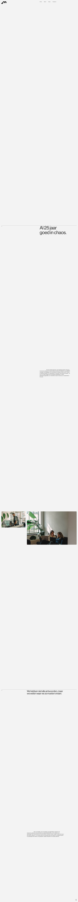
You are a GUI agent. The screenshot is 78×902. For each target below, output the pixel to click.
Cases (49, 1)
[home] (3, 2)
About (45, 1)
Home (41, 1)
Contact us (54, 1)
